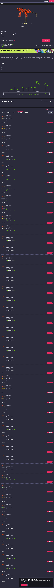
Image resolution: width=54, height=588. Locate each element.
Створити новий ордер (47, 101)
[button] (24, 24)
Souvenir (50, 109)
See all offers (50, 112)
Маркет (46, 1)
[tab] (3, 112)
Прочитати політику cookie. (25, 582)
